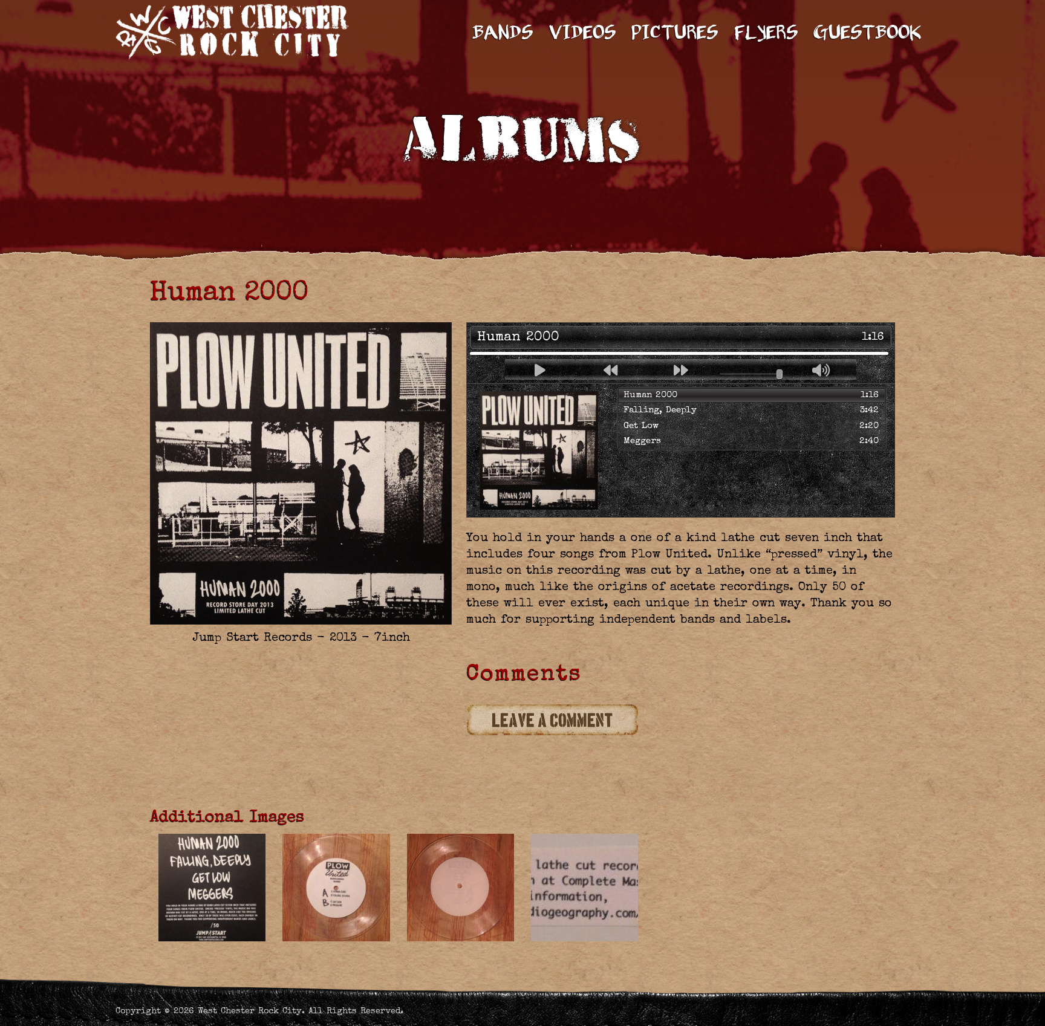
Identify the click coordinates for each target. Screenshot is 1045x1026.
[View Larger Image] (212, 888)
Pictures (674, 33)
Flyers (766, 33)
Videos (582, 33)
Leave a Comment (552, 721)
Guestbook (868, 33)
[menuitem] (502, 24)
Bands (502, 33)
